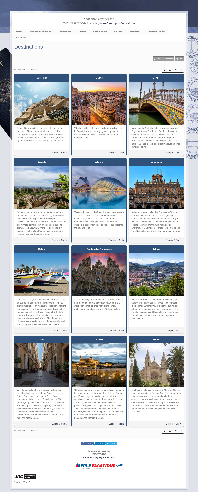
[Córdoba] (99, 364)
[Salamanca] (156, 187)
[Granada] (41, 187)
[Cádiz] (41, 364)
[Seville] (156, 102)
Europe (54, 152)
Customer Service (156, 31)
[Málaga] (41, 274)
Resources (21, 37)
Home (19, 31)
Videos (82, 31)
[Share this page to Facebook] (87, 443)
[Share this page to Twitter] (111, 443)
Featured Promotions (40, 31)
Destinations (65, 31)
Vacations (134, 31)
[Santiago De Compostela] (99, 274)
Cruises (118, 31)
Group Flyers (100, 31)
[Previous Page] (164, 70)
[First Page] (170, 70)
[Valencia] (99, 187)
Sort (180, 59)
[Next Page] (181, 70)
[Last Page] (176, 70)
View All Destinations (164, 59)
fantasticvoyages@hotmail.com (117, 23)
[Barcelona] (41, 102)
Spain (64, 152)
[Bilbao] (156, 274)
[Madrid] (99, 102)
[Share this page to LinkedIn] (99, 443)
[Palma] (156, 364)
